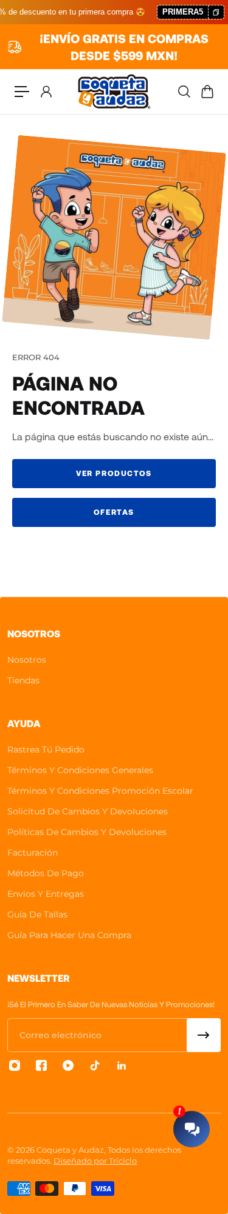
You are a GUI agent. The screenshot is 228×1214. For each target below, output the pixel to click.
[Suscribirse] (204, 1035)
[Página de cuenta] (45, 91)
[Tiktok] (94, 1065)
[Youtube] (68, 1065)
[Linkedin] (121, 1065)
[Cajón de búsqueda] (183, 91)
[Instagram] (14, 1065)
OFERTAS (114, 512)
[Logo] (114, 91)
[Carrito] (206, 91)
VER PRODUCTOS (114, 473)
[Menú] (22, 91)
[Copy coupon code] (216, 12)
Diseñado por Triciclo (95, 1160)
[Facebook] (41, 1065)
